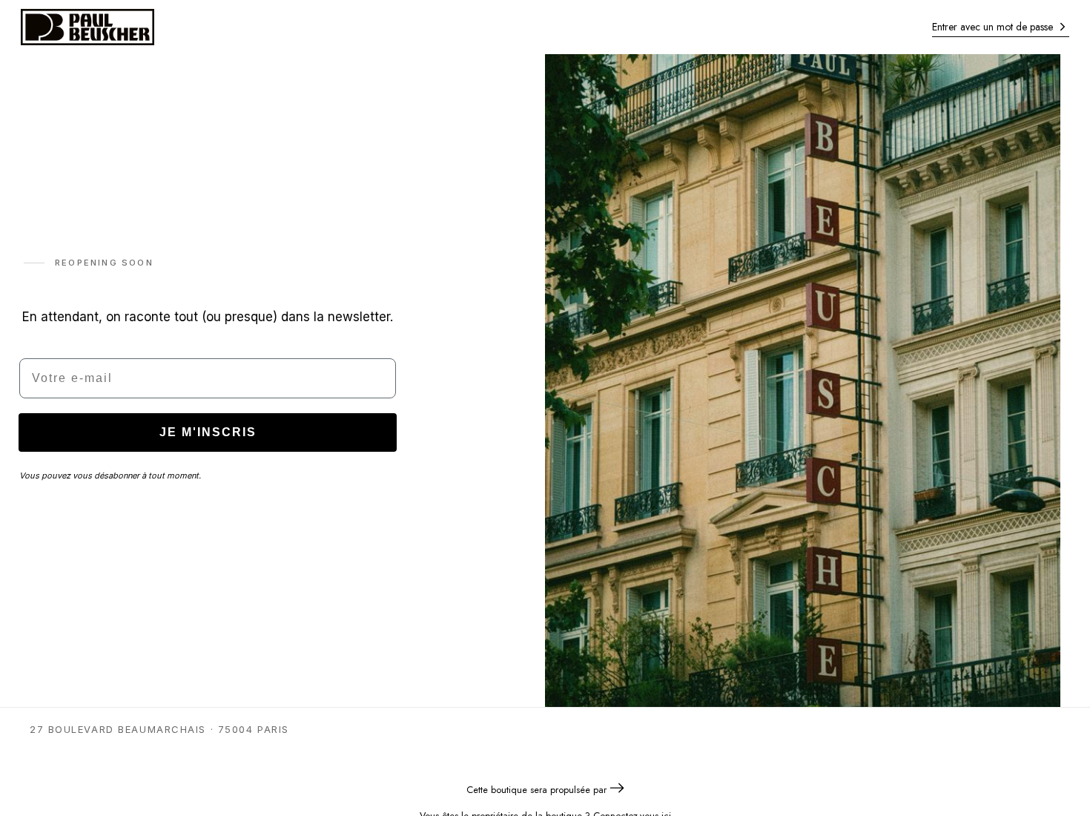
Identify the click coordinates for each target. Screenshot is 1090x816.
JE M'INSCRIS (208, 432)
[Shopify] (617, 790)
